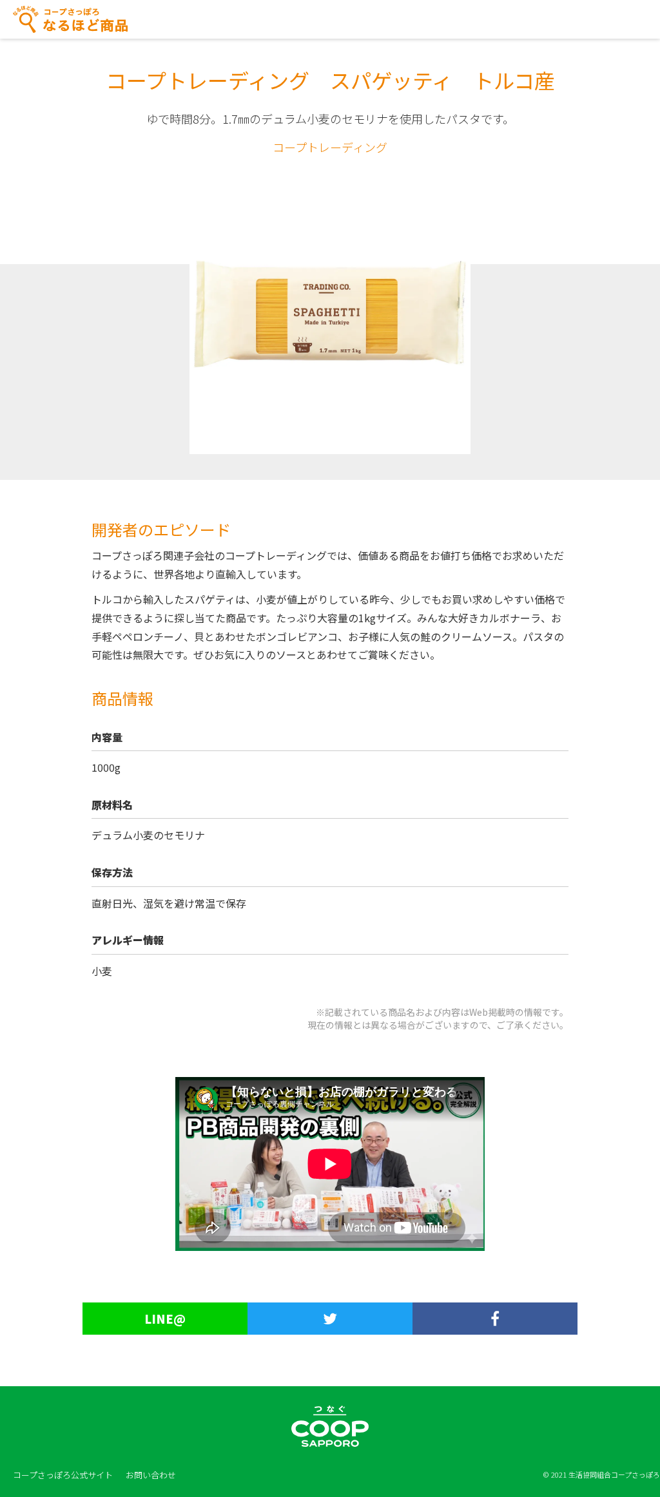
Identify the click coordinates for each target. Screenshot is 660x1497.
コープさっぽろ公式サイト (63, 1475)
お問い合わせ (151, 1475)
